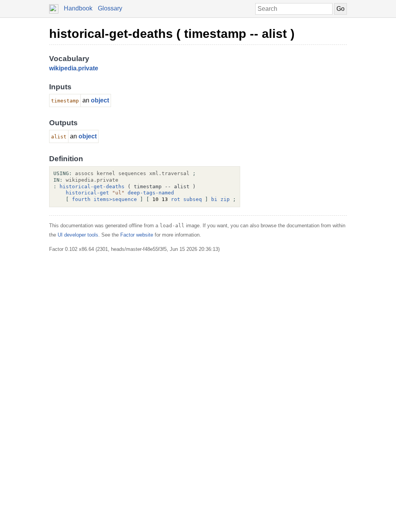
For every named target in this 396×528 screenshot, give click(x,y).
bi (214, 199)
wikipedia (63, 68)
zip (225, 199)
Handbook (78, 8)
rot (175, 199)
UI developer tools (78, 235)
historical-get (87, 193)
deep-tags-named (151, 193)
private (88, 68)
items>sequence (115, 199)
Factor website (136, 235)
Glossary (110, 8)
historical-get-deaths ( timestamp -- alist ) (172, 34)
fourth (81, 199)
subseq (192, 199)
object (100, 100)
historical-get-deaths (92, 186)
